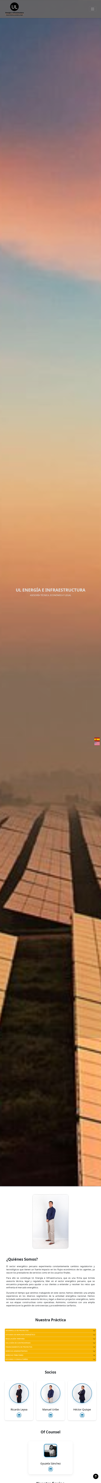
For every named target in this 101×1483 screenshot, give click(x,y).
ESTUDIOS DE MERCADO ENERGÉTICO (20, 1334)
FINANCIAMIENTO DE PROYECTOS (19, 1347)
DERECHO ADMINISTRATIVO (16, 1351)
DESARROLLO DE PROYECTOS (17, 1330)
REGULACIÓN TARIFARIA (15, 1339)
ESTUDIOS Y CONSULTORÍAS (17, 1359)
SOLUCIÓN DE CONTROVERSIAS (18, 1343)
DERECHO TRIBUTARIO (14, 1355)
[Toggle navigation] (92, 9)
